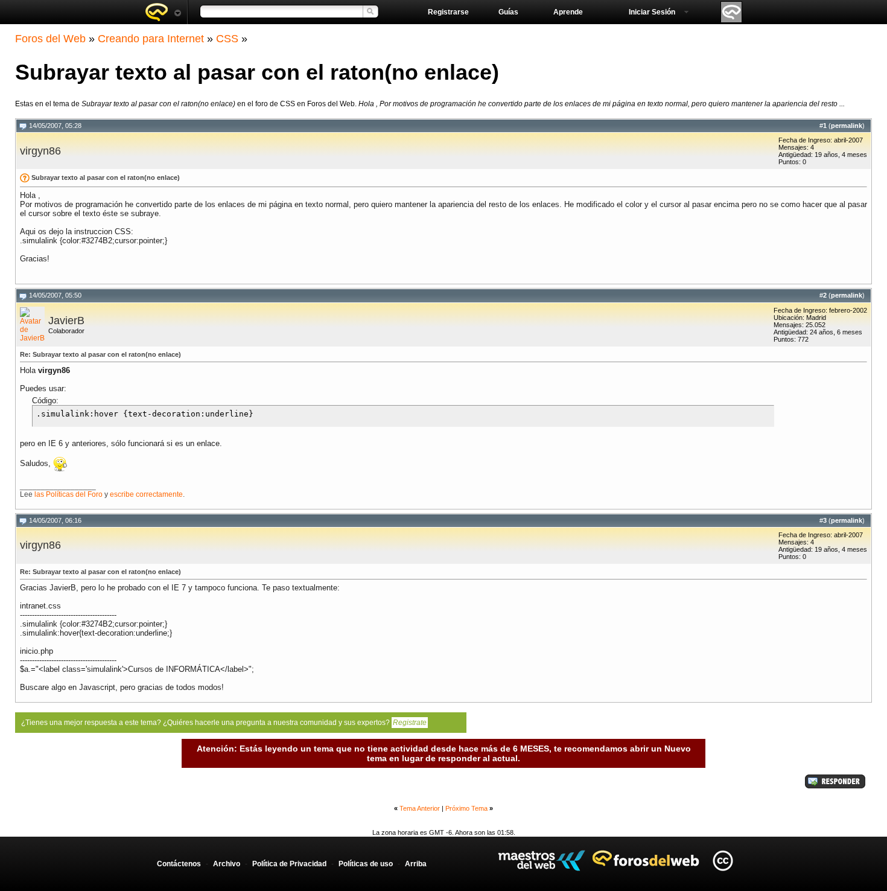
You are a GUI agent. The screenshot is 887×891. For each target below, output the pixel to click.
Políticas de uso (366, 864)
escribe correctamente (146, 494)
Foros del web (163, 12)
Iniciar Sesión (652, 12)
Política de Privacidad (289, 864)
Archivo (226, 864)
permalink (846, 125)
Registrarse (448, 12)
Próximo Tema (466, 808)
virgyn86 (40, 151)
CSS (227, 39)
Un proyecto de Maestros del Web (541, 860)
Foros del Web (50, 39)
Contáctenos (179, 864)
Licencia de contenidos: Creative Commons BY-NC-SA (722, 860)
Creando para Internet (151, 39)
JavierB (66, 321)
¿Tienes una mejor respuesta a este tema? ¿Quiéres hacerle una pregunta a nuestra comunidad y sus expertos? (224, 722)
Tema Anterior (419, 808)
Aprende (568, 12)
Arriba (416, 864)
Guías (508, 12)
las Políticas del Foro (68, 494)
